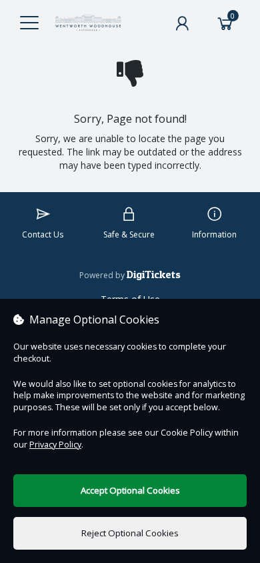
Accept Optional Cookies (130, 490)
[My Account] (182, 23)
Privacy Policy (55, 444)
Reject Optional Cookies (130, 533)
